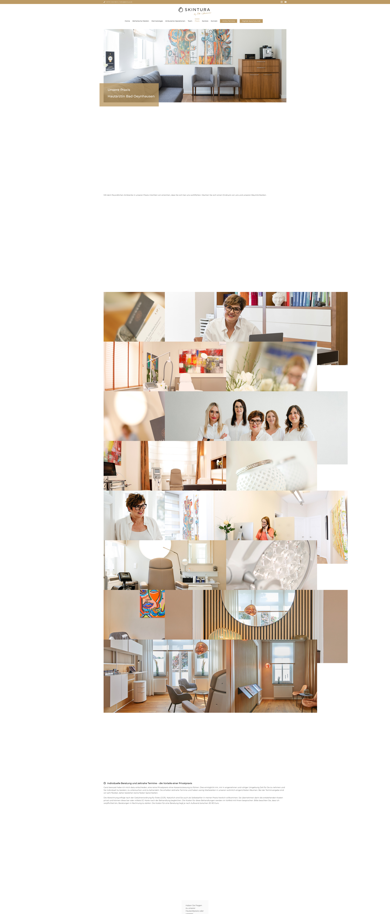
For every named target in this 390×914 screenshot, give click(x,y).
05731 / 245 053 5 (112, 2)
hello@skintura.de (126, 2)
